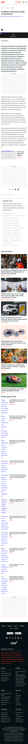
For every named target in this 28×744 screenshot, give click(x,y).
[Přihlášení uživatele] (23, 2)
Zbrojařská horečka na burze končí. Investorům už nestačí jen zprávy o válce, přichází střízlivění (13, 342)
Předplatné (21, 625)
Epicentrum (3, 671)
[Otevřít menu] (26, 2)
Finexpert (7, 8)
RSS (11, 628)
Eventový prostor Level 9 (11, 661)
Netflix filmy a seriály (5, 721)
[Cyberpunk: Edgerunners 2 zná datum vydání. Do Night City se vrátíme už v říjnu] (5, 539)
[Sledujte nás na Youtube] (18, 638)
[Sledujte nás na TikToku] (21, 638)
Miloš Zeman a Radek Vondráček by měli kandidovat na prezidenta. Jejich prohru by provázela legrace (17, 417)
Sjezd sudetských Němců (6, 697)
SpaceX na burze (4, 712)
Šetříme (12, 8)
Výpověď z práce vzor (5, 702)
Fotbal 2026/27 (18, 695)
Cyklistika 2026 (18, 704)
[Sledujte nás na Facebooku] (13, 638)
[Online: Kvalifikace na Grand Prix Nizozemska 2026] (5, 569)
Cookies (21, 736)
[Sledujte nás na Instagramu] (15, 638)
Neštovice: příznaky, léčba (6, 673)
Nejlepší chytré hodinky (5, 718)
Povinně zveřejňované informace (17, 740)
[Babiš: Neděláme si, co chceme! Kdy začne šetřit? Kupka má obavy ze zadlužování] (5, 406)
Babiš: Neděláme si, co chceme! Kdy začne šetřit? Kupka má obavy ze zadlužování (17, 401)
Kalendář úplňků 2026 (5, 678)
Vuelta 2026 (8, 663)
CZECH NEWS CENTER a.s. (19, 727)
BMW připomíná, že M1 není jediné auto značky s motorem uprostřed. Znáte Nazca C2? (17, 442)
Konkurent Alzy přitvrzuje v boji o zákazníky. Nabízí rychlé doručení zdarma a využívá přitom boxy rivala (14, 319)
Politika (3, 690)
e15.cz (2, 8)
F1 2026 (17, 701)
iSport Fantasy (8, 655)
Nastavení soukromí (9, 737)
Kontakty (3, 625)
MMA (17, 693)
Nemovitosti (8, 657)
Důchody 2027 (18, 718)
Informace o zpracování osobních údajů (11, 736)
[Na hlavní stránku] (2, 2)
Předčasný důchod (19, 712)
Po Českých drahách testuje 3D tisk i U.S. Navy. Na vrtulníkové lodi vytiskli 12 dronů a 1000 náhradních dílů (17, 476)
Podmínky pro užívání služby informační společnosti (14, 734)
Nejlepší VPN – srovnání (5, 719)
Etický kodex (7, 740)
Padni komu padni (4, 700)
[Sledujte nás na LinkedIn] (7, 638)
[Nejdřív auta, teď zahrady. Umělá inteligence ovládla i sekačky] (5, 506)
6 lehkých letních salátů (20, 686)
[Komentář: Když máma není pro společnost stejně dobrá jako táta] (5, 466)
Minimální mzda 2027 (20, 719)
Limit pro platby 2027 (20, 716)
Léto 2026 (18, 668)
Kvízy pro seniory (4, 677)
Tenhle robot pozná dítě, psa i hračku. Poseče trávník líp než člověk (12, 389)
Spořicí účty (18, 714)
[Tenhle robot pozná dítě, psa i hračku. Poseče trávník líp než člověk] (14, 380)
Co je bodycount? (4, 680)
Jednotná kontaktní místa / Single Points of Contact (14, 739)
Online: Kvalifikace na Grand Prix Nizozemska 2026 (17, 565)
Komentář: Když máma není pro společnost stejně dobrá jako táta (16, 461)
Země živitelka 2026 (19, 721)
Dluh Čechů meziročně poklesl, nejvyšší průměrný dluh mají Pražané (21, 153)
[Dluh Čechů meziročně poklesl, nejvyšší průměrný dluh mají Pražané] (8, 155)
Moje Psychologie (5, 653)
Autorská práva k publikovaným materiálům (13, 733)
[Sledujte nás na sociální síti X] (10, 638)
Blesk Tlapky (13, 653)
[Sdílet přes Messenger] (15, 189)
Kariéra (16, 628)
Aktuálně (3, 668)
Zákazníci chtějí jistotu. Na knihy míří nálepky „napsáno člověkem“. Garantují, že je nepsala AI (13, 366)
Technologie (4, 709)
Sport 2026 (18, 690)
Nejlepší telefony (4, 714)
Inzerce (15, 625)
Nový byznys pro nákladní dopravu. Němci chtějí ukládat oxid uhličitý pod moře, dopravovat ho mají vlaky (14, 271)
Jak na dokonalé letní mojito (21, 684)
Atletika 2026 (18, 703)
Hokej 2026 (18, 697)
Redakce (9, 625)
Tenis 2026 (18, 699)
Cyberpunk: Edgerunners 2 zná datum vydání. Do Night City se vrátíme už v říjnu (18, 533)
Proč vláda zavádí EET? (5, 698)
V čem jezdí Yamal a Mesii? (6, 675)
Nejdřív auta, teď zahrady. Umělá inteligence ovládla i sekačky (17, 500)
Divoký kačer (3, 704)
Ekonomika (18, 709)
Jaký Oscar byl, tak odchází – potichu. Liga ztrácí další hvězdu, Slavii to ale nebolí (17, 517)
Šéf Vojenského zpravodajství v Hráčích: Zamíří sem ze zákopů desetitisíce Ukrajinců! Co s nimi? (17, 578)
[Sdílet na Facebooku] (10, 189)
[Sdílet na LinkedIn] (18, 189)
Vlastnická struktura (18, 737)
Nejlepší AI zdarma (4, 716)
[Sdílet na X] (13, 189)
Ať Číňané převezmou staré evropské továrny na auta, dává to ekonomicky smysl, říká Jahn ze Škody (12, 295)
